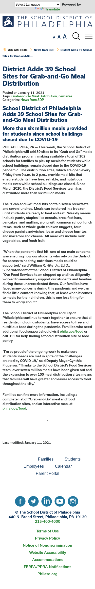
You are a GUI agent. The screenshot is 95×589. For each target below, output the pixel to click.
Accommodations (47, 559)
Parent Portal (47, 473)
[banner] (47, 40)
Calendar (63, 466)
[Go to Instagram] (73, 500)
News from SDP (44, 49)
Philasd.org (47, 574)
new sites (65, 96)
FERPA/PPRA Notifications (47, 567)
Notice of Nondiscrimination (47, 545)
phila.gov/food (71, 331)
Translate (52, 9)
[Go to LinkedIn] (47, 500)
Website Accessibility (47, 552)
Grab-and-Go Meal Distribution (34, 96)
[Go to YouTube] (60, 500)
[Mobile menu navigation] (88, 36)
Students (73, 459)
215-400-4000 (47, 521)
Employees (34, 466)
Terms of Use (47, 531)
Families (45, 459)
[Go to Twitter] (33, 500)
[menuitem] (15, 459)
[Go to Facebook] (20, 500)
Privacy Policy (47, 538)
